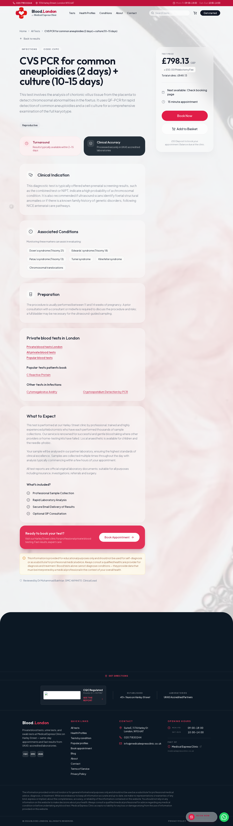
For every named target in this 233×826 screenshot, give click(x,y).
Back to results (32, 38)
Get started (210, 12)
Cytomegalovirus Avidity (42, 392)
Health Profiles (87, 12)
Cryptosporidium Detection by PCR (105, 392)
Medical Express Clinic (185, 746)
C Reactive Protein (38, 375)
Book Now (184, 116)
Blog (73, 753)
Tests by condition (81, 738)
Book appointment (81, 748)
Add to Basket (187, 129)
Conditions (105, 12)
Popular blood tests (40, 357)
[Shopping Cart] (195, 13)
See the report (88, 699)
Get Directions (118, 676)
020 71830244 (133, 737)
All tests (75, 727)
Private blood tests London (44, 347)
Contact (132, 12)
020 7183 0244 (24, 3)
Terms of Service (80, 768)
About (119, 12)
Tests (72, 12)
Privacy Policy (78, 773)
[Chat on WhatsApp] (224, 817)
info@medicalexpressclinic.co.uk (142, 743)
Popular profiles (79, 743)
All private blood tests (41, 352)
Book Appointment (117, 537)
